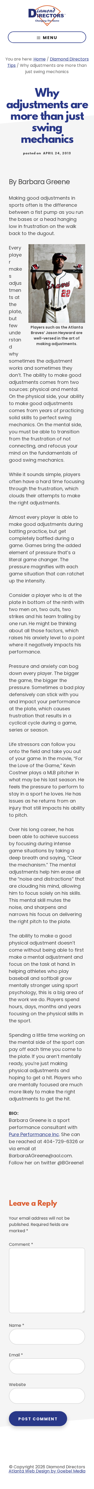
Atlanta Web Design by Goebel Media (47, 1471)
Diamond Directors (47, 15)
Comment (21, 1244)
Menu (50, 38)
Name (16, 1325)
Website (17, 1385)
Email (16, 1355)
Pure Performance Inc (34, 1134)
